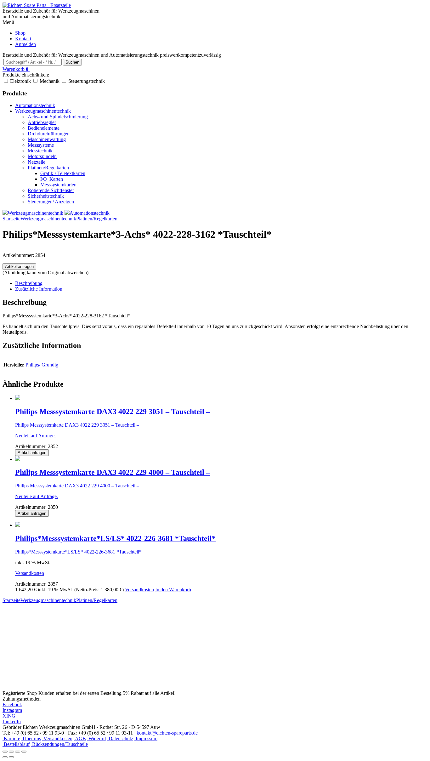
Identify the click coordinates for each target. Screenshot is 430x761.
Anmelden (25, 44)
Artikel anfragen (19, 266)
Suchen (72, 62)
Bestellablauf (16, 744)
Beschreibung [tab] (28, 283)
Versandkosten (29, 573)
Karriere (11, 738)
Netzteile (36, 162)
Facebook (12, 704)
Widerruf (96, 738)
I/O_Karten (51, 179)
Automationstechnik (35, 105)
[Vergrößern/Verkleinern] (5, 751)
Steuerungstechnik (86, 81)
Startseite (11, 218)
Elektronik (20, 81)
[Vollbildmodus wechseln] (11, 751)
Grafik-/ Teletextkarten (62, 173)
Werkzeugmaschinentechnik (43, 111)
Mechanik (49, 81)
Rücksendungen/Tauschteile (59, 744)
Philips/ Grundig (41, 364)
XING (9, 715)
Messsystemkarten (58, 184)
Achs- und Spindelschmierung (58, 116)
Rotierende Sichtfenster (51, 190)
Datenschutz (120, 738)
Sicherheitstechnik (46, 196)
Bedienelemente (43, 128)
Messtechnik (40, 150)
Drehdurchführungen (49, 133)
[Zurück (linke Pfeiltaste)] (5, 757)
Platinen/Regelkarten (48, 167)
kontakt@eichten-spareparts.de (167, 732)
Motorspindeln (42, 156)
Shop (20, 33)
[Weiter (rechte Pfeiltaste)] (11, 757)
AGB (80, 738)
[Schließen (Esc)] (23, 751)
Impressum (145, 738)
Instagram (12, 710)
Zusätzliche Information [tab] (38, 289)
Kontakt (23, 38)
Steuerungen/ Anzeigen (51, 201)
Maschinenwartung (47, 139)
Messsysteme (41, 145)
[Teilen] (17, 751)
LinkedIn (12, 721)
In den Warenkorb (173, 589)
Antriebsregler (42, 122)
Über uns (31, 738)
